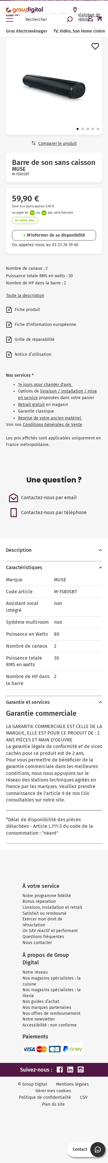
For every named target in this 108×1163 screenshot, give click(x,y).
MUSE (19, 169)
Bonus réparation (39, 901)
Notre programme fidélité (46, 895)
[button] (77, 128)
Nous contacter (37, 942)
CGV (84, 1097)
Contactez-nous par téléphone (54, 512)
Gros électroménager (26, 31)
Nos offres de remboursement (51, 1013)
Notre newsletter (38, 1019)
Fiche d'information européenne (45, 324)
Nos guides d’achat (40, 1001)
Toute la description (25, 296)
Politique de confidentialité (45, 1097)
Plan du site (53, 1104)
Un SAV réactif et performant (50, 930)
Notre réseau (35, 972)
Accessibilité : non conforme (49, 1025)
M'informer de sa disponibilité (56, 235)
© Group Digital (32, 1084)
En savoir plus (25, 220)
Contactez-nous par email (49, 497)
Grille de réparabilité (34, 339)
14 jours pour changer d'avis (45, 384)
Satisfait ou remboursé (44, 913)
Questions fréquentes (43, 936)
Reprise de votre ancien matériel (50, 418)
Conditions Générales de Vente (52, 424)
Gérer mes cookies (53, 1090)
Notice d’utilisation (32, 354)
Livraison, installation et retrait (52, 907)
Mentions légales (72, 1084)
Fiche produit (27, 309)
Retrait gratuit (31, 404)
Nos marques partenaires (46, 1007)
